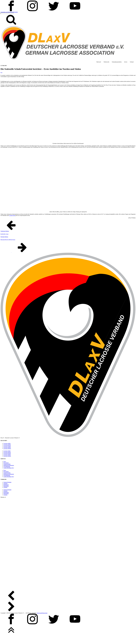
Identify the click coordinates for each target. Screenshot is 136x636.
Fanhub (12, 12)
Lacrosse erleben (7, 448)
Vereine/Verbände (7, 482)
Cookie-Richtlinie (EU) (8, 467)
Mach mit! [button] (98, 61)
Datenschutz (44, 613)
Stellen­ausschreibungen (8, 465)
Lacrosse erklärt (6, 443)
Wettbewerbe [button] (106, 61)
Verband (132, 61)
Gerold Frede (12, 215)
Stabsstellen (6, 486)
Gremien (5, 487)
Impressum (39, 613)
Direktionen (6, 484)
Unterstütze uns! (4, 12)
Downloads (6, 462)
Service (125, 61)
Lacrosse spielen (7, 444)
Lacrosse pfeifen (7, 447)
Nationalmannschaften (117, 61)
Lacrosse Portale (7, 446)
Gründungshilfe (6, 464)
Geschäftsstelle (6, 466)
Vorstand (5, 483)
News (1, 72)
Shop (9, 12)
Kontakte (16, 12)
